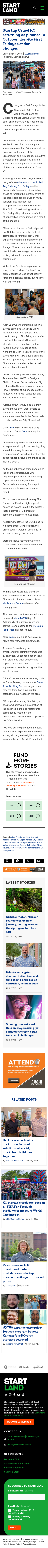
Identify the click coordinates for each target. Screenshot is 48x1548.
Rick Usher (31, 845)
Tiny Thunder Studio (13, 1542)
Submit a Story (11, 1471)
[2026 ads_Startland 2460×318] (24, 21)
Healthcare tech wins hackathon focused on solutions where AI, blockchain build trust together (18, 1148)
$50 (31, 816)
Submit (14, 1527)
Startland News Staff (14, 1160)
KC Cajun (21, 840)
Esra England (32, 837)
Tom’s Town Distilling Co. (33, 848)
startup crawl (8, 850)
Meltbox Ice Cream (17, 845)
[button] (34, 8)
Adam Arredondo (17, 837)
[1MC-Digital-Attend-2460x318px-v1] (24, 869)
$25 (31, 805)
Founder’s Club (11, 1459)
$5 (11, 805)
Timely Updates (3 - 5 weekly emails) (21, 1511)
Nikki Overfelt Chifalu (15, 1219)
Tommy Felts (11, 1285)
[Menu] (42, 8)
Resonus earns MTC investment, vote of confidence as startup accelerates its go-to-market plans (23, 1273)
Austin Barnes (32, 53)
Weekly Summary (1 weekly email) (20, 1518)
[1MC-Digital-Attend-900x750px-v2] (24, 1054)
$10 (12, 816)
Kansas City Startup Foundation (22, 842)
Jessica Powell (9, 840)
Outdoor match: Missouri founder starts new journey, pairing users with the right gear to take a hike (23, 924)
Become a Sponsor (14, 1467)
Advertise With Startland (16, 1463)
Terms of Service (29, 1544)
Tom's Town (15, 848)
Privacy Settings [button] (29, 1542)
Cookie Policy (15, 1544)
